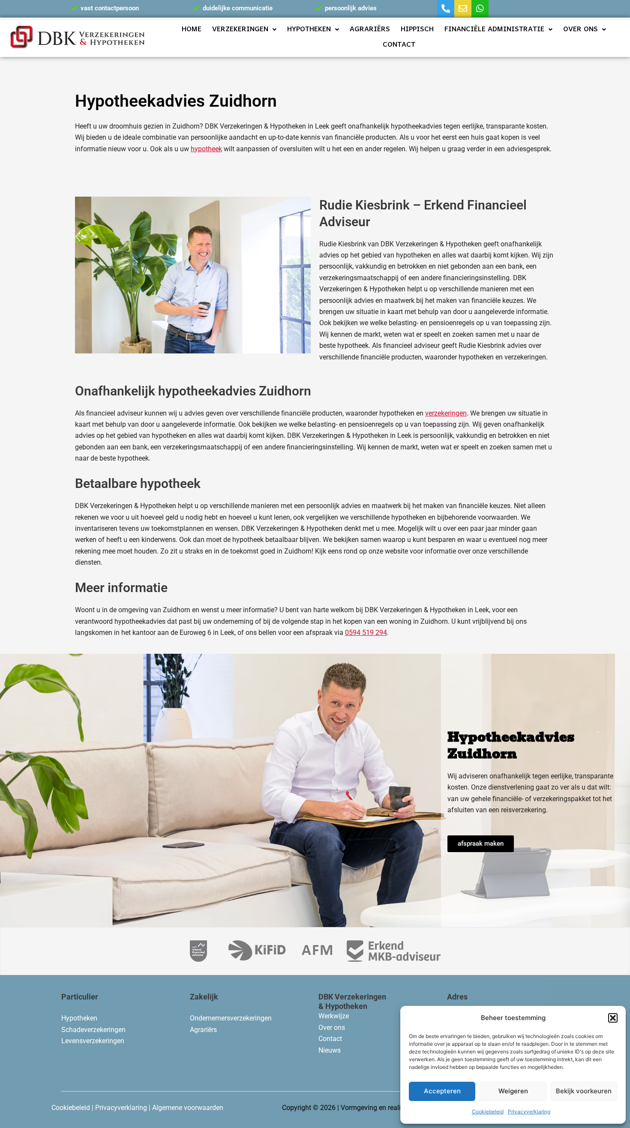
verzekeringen (446, 413)
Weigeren (513, 1091)
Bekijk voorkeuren (584, 1091)
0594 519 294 (366, 632)
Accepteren (442, 1091)
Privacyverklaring (529, 1111)
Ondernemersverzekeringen (231, 1018)
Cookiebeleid (488, 1111)
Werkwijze (333, 1016)
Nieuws (329, 1050)
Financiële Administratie (494, 29)
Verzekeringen (240, 29)
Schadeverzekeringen (93, 1030)
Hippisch (417, 29)
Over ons (580, 29)
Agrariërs (370, 29)
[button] (613, 1018)
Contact (399, 45)
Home (191, 29)
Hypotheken (309, 29)
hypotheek (206, 149)
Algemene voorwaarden (187, 1108)
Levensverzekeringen (92, 1041)
